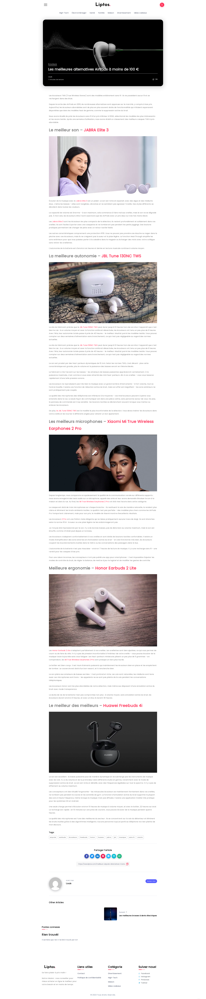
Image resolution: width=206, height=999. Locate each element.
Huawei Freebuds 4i (122, 705)
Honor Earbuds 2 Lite (115, 568)
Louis (50, 77)
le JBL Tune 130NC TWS (66, 410)
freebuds (83, 837)
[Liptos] (103, 4)
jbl (115, 837)
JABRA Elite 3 (96, 130)
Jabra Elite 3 (81, 201)
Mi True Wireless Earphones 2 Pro (94, 501)
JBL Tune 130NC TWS (121, 256)
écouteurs (73, 837)
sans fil (132, 837)
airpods (53, 837)
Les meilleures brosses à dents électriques (138, 915)
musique (122, 837)
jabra (109, 837)
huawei (101, 837)
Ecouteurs (52, 64)
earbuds (62, 837)
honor (92, 837)
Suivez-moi (151, 881)
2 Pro (64, 519)
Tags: (51, 832)
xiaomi (140, 837)
